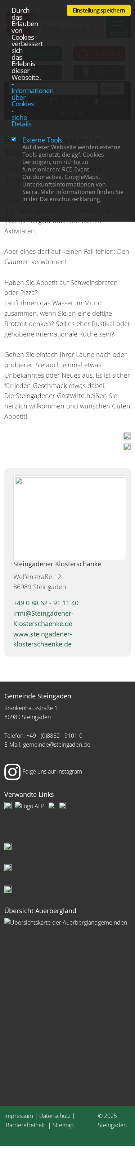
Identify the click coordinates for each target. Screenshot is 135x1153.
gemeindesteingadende (56, 745)
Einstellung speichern (99, 10)
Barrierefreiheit (26, 1125)
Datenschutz (55, 1116)
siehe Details (21, 121)
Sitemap (63, 1125)
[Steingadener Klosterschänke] (69, 517)
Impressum (18, 1116)
